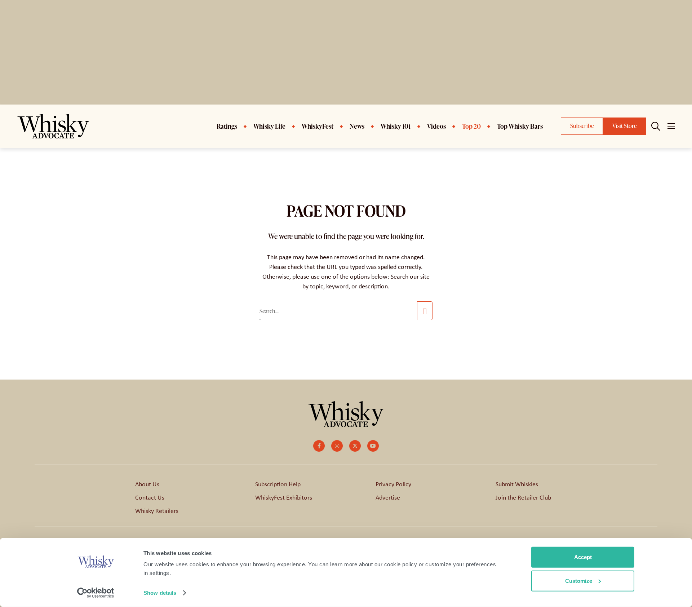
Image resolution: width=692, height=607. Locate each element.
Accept (583, 557)
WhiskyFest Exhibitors (283, 497)
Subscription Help (278, 484)
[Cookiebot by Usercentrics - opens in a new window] (95, 593)
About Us (147, 484)
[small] (319, 446)
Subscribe (582, 126)
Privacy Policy (393, 484)
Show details (159, 593)
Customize (578, 580)
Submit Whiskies (517, 484)
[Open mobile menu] (671, 126)
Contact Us (149, 497)
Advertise (388, 497)
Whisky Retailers (156, 510)
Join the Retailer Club (523, 497)
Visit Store (624, 126)
